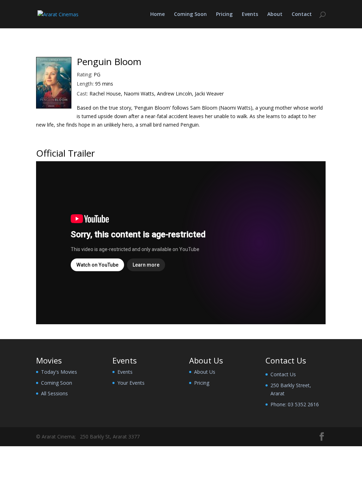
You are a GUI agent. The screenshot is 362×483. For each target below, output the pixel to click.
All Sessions (54, 393)
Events (250, 14)
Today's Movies (59, 371)
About (274, 14)
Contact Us (283, 374)
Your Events (131, 382)
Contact (302, 14)
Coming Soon (190, 14)
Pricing (224, 14)
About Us (204, 371)
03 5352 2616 (303, 404)
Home (157, 14)
